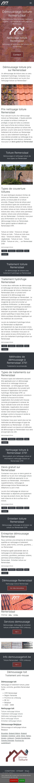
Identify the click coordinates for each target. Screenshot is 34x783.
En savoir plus (13, 780)
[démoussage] (4, 3)
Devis (26, 251)
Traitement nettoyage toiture (12, 714)
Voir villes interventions (17, 588)
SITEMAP (19, 771)
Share (27, 771)
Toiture (4, 251)
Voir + (17, 632)
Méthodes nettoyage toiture (11, 716)
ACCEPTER (21, 780)
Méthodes (19, 251)
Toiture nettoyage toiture (10, 711)
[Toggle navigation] (30, 2)
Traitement (11, 251)
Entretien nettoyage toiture (11, 721)
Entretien (5, 254)
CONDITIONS (10, 771)
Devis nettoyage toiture (10, 718)
